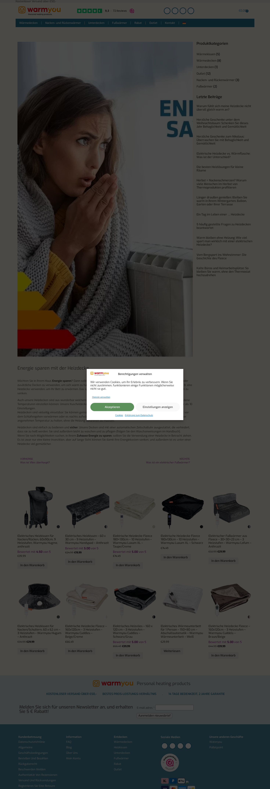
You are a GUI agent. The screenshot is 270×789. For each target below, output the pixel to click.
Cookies (119, 415)
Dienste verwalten (101, 397)
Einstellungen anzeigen (158, 407)
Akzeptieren (112, 407)
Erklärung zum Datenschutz (139, 415)
